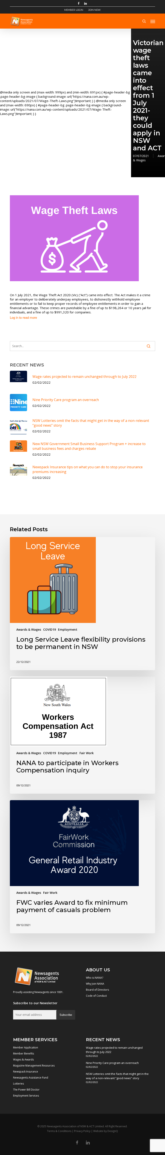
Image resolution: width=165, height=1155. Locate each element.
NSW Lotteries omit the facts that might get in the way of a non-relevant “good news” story (117, 1076)
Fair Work (86, 753)
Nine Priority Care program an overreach (112, 1063)
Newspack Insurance (25, 1071)
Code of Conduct (96, 996)
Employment (67, 629)
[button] (152, 21)
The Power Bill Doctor (26, 1089)
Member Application (25, 1047)
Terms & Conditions (59, 1131)
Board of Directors (97, 990)
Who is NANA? (94, 978)
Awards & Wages (28, 629)
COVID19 (49, 629)
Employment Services (26, 1095)
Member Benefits (23, 1053)
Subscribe (66, 1014)
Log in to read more (23, 317)
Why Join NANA (95, 984)
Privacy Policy (82, 1131)
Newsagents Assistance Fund (30, 1077)
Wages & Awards (23, 1059)
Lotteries (18, 1083)
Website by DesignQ (105, 1131)
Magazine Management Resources (34, 1065)
